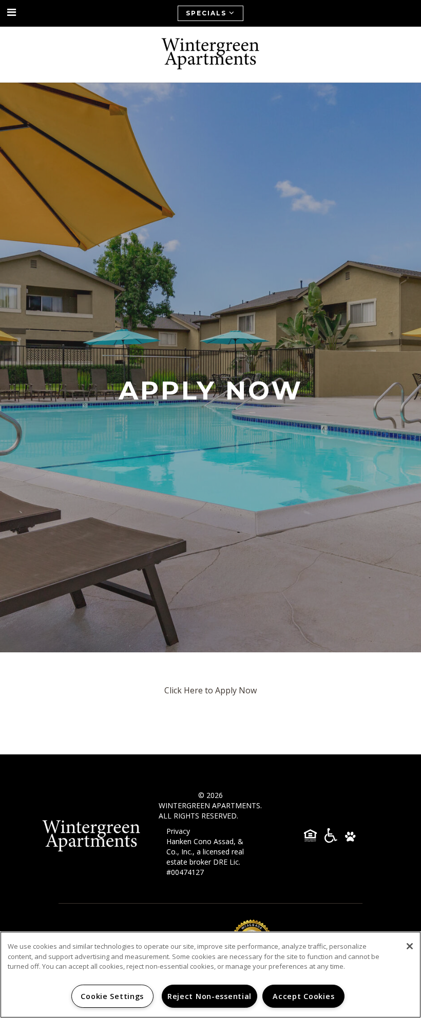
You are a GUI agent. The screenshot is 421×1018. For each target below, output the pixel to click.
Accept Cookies (303, 996)
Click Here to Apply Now (210, 690)
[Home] (210, 55)
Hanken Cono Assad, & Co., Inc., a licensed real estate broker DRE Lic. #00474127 (205, 856)
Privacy (178, 831)
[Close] (409, 946)
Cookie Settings (112, 996)
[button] (12, 12)
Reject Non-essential (209, 996)
